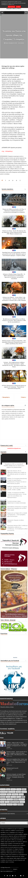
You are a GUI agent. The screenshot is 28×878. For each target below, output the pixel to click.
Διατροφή (24, 791)
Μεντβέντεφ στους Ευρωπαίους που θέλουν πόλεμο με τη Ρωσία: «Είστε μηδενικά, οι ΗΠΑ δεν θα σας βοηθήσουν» (14, 320)
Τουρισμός (10, 804)
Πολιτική (7, 801)
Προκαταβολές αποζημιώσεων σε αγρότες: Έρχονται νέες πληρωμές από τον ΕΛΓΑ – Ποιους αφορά (17, 508)
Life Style (3, 789)
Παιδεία (15, 799)
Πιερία (2, 801)
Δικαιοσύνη (3, 794)
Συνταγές (22, 801)
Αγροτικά (13, 789)
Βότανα (24, 789)
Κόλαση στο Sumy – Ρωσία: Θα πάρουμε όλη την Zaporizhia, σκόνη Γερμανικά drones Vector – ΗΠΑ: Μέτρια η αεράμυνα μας (14, 232)
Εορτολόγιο (15, 657)
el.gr (3, 151)
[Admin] (18, 874)
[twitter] (7, 875)
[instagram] (10, 875)
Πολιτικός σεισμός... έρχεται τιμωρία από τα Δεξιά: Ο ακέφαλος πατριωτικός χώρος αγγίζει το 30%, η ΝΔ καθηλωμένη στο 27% (16, 753)
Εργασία (3, 796)
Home (14, 228)
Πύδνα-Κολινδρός (14, 801)
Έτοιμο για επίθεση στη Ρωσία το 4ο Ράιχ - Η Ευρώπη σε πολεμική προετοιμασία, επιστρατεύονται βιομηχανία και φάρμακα (14, 211)
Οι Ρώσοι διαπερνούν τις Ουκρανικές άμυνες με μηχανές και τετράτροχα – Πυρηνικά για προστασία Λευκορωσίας (14, 387)
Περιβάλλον (21, 799)
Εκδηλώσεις (15, 794)
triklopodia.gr (9, 151)
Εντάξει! (18, 6)
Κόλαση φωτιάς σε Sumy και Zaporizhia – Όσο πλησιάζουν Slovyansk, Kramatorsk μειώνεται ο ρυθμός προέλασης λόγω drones (14, 342)
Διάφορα (18, 791)
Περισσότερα (11, 6)
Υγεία (15, 804)
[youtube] (13, 875)
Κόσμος (18, 796)
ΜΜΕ (23, 796)
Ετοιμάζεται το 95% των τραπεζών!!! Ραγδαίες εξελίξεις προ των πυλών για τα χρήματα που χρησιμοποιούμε (14, 465)
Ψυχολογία (20, 804)
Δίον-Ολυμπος (4, 791)
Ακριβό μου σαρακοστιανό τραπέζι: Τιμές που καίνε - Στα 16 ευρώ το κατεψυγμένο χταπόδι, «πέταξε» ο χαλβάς (16, 488)
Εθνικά (9, 794)
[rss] (15, 875)
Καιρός (7, 796)
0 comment (21, 43)
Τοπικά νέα (3, 804)
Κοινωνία (13, 796)
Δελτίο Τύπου (12, 791)
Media (8, 789)
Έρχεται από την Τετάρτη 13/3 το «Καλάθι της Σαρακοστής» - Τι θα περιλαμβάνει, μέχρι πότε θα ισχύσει (17, 514)
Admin (14, 871)
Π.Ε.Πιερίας (9, 799)
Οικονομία (3, 799)
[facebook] (5, 875)
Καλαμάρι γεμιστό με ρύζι (12, 768)
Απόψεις (19, 789)
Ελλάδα (21, 794)
